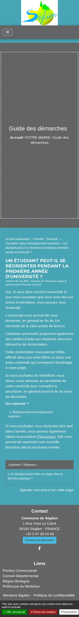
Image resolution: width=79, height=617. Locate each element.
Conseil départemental (20, 576)
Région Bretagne (16, 581)
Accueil (16, 137)
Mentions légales (16, 595)
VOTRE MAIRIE (37, 137)
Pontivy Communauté (20, 570)
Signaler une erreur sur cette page (46, 490)
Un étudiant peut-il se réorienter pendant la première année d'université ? (37, 248)
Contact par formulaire (39, 540)
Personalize (69, 612)
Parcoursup (46, 437)
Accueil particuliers (18, 239)
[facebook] (39, 548)
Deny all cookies (44, 612)
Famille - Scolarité (46, 239)
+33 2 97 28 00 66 (39, 534)
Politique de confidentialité (54, 595)
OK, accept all (15, 612)
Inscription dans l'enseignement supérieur (33, 243)
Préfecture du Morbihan (21, 586)
